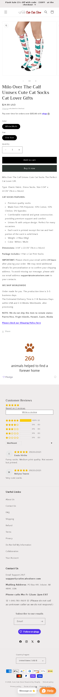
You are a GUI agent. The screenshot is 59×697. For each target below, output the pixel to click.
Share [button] (7, 331)
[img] (21, 452)
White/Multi (11, 126)
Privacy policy (15, 686)
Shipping (5, 108)
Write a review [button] (29, 412)
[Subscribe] (42, 621)
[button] (6, 12)
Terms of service (30, 686)
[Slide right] (36, 81)
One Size (9, 138)
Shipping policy (45, 686)
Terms (8, 532)
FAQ (8, 512)
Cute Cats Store (18, 682)
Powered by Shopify (32, 682)
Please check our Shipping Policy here (21, 323)
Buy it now (29, 168)
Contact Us (11, 506)
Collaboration (12, 551)
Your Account (12, 558)
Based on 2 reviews (15, 408)
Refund (9, 525)
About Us (10, 499)
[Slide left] (23, 81)
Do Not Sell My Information (18, 545)
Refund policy (48, 682)
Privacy (9, 538)
